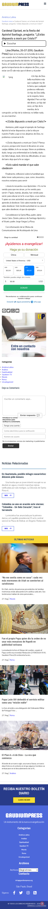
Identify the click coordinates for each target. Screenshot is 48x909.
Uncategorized (7, 382)
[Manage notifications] (42, 904)
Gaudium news (7, 21)
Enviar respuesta (27, 415)
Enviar (11, 446)
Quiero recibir (24, 800)
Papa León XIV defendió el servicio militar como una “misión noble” (23, 701)
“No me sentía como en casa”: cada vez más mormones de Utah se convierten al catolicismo (22, 580)
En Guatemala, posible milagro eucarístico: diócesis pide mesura (24, 475)
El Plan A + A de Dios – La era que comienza (19, 757)
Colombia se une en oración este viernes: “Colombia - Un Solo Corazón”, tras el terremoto (23, 507)
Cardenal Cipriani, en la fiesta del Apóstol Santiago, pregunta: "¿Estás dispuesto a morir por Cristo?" (23, 34)
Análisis (5, 369)
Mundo (4, 377)
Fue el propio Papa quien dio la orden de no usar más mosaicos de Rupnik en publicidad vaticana (24, 641)
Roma (4, 379)
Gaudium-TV (7, 374)
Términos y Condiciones (36, 906)
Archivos (14, 870)
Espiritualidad (7, 372)
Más (6, 495)
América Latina (9, 17)
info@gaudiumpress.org (24, 880)
